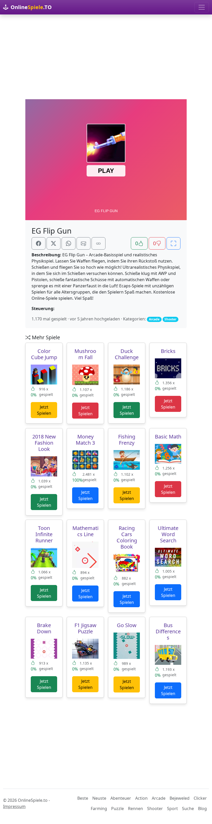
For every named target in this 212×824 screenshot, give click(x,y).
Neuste (99, 798)
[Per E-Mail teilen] (83, 243)
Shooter (155, 808)
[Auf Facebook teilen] (39, 243)
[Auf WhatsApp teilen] (68, 243)
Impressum (14, 806)
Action (141, 798)
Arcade (158, 798)
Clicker (200, 798)
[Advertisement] (106, 57)
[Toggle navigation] (201, 7)
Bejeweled (180, 798)
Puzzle (117, 808)
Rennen (135, 808)
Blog (202, 808)
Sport (172, 808)
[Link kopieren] (98, 243)
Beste (82, 798)
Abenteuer (120, 798)
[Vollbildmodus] (173, 243)
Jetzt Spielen (44, 410)
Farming (99, 808)
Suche (188, 808)
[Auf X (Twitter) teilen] (53, 243)
